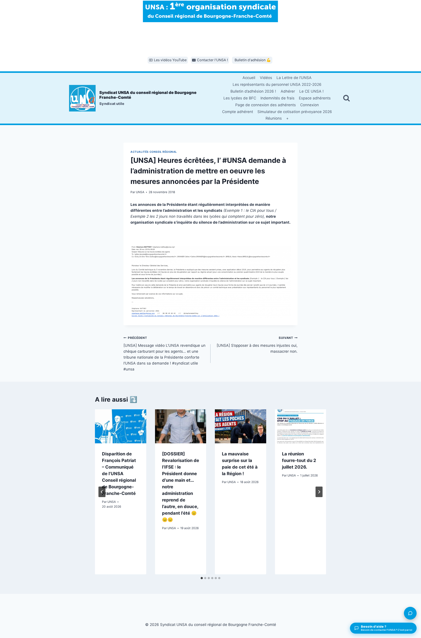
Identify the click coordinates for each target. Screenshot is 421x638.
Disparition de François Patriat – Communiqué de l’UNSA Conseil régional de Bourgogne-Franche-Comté (119, 473)
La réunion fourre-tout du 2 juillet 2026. (299, 460)
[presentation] (120, 426)
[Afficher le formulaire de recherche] (346, 98)
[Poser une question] (410, 613)
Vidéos (266, 77)
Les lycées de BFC (239, 98)
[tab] (202, 578)
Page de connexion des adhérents (265, 105)
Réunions (274, 118)
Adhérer (288, 91)
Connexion (309, 105)
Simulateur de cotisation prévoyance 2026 (294, 112)
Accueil (249, 77)
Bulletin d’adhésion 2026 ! (253, 91)
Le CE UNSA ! (311, 91)
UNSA (140, 192)
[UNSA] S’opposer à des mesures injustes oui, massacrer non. (257, 345)
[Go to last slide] (101, 492)
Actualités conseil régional (153, 151)
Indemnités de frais (277, 98)
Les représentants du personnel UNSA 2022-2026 (277, 84)
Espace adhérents (315, 98)
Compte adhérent (237, 112)
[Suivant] (319, 492)
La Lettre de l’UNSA (294, 77)
